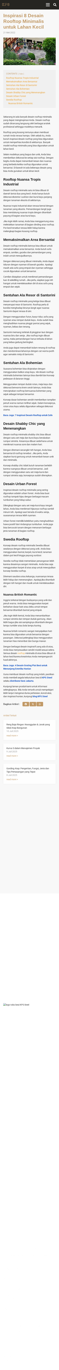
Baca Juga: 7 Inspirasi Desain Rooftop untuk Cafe (28, 415)
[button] (54, 4)
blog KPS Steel (40, 696)
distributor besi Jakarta (22, 681)
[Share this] (25, 704)
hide (21, 74)
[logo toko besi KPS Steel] (5, 4)
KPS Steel (47, 677)
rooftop (21, 653)
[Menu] (47, 5)
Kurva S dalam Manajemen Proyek (23, 748)
